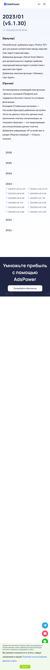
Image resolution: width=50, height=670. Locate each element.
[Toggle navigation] (44, 4)
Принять (25, 667)
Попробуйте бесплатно (25, 288)
